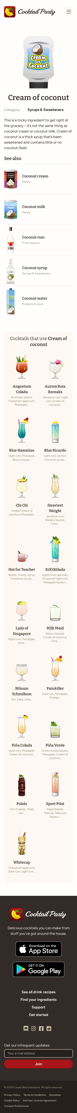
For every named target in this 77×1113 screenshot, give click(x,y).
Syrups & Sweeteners (45, 109)
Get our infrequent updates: (27, 1045)
